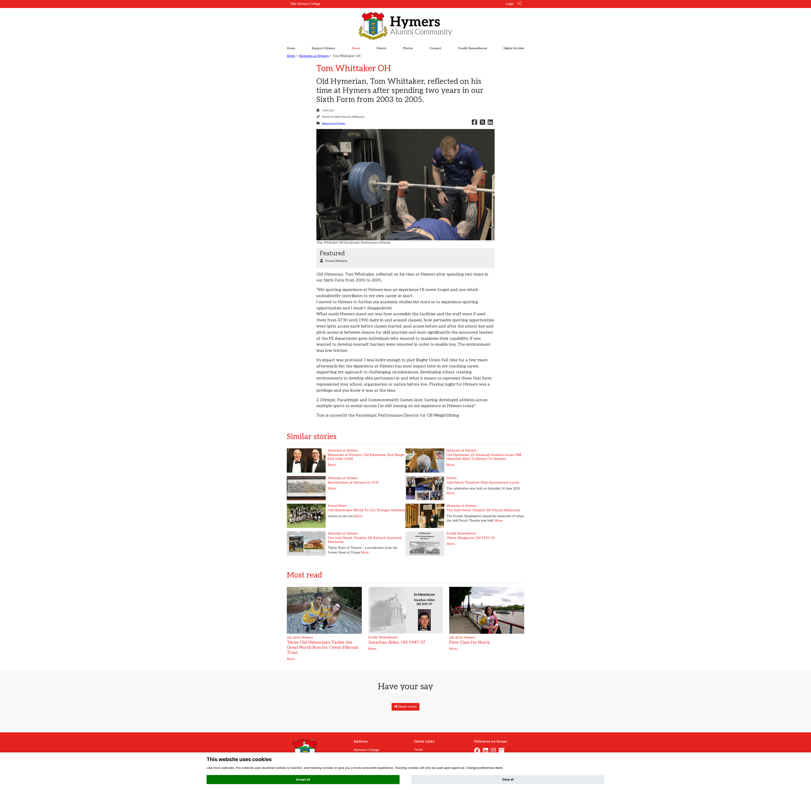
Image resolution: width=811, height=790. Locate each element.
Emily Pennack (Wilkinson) (349, 117)
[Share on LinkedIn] (490, 123)
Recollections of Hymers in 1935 (353, 483)
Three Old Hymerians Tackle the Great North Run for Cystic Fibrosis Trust (322, 647)
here (498, 768)
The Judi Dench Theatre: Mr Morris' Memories (483, 510)
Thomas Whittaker (336, 261)
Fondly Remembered (461, 533)
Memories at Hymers (314, 56)
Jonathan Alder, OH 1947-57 (396, 642)
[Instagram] (493, 752)
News (291, 56)
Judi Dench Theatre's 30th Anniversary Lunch (482, 483)
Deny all (508, 779)
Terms (418, 750)
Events (451, 478)
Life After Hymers (300, 637)
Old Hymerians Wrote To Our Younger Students (366, 510)
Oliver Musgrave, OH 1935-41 (470, 538)
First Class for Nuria (469, 642)
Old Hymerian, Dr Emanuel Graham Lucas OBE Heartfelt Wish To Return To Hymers (483, 457)
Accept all (303, 779)
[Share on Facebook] (474, 123)
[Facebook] (477, 752)
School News (337, 506)
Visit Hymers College (305, 4)
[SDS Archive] (501, 752)
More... (332, 465)
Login (510, 4)
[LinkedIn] (485, 752)
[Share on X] (482, 123)
